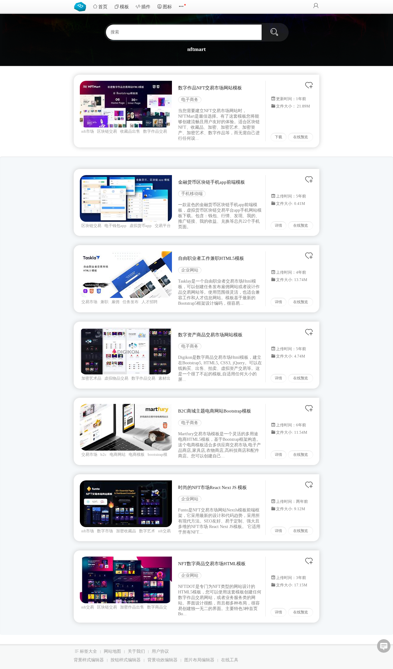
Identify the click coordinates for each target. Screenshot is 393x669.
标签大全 (88, 651)
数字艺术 (147, 531)
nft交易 (87, 607)
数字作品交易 (155, 131)
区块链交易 (107, 131)
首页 (102, 6)
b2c (103, 454)
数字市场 (105, 531)
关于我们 (136, 651)
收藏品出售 (130, 131)
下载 (278, 137)
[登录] (316, 6)
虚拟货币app (141, 225)
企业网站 (189, 270)
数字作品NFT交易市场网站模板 (210, 87)
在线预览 (300, 137)
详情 (278, 225)
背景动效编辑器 (162, 660)
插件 (145, 6)
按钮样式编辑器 (126, 660)
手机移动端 (192, 193)
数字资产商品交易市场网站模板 (210, 334)
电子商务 (189, 99)
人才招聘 (150, 301)
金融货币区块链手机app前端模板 (211, 182)
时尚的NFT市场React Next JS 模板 (212, 487)
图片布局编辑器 (199, 660)
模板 (124, 6)
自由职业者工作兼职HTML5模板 (211, 258)
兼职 (104, 301)
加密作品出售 (132, 607)
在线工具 (229, 660)
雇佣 (115, 301)
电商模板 (137, 454)
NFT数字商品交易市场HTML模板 (212, 563)
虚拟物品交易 (116, 378)
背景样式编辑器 (89, 660)
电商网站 (118, 454)
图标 (167, 6)
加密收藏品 (126, 531)
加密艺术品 (91, 378)
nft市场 (87, 131)
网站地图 (112, 651)
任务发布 (130, 301)
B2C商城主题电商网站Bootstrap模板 (214, 411)
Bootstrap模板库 (81, 6)
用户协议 (160, 651)
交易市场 (89, 301)
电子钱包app (115, 225)
